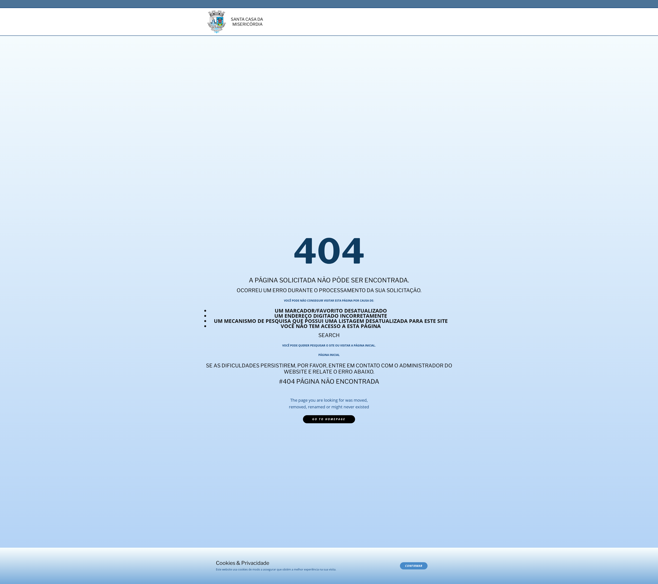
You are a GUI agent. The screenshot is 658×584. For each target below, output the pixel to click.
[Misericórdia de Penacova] (217, 21)
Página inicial (329, 355)
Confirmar (413, 566)
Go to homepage (328, 419)
